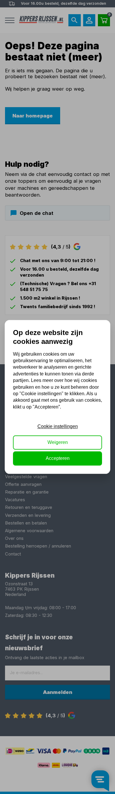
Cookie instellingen (57, 426)
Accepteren (58, 458)
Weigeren (57, 442)
